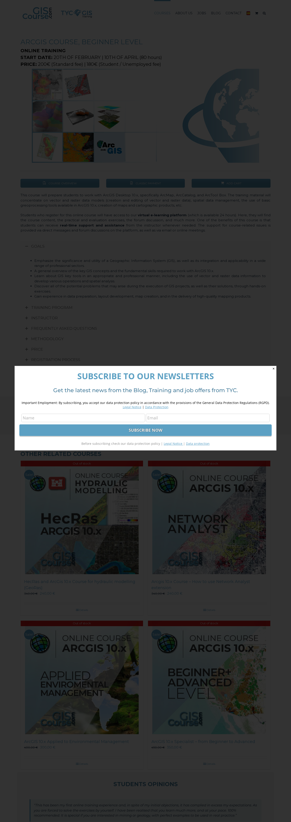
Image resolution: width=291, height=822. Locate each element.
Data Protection (156, 407)
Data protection (198, 443)
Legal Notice (132, 407)
